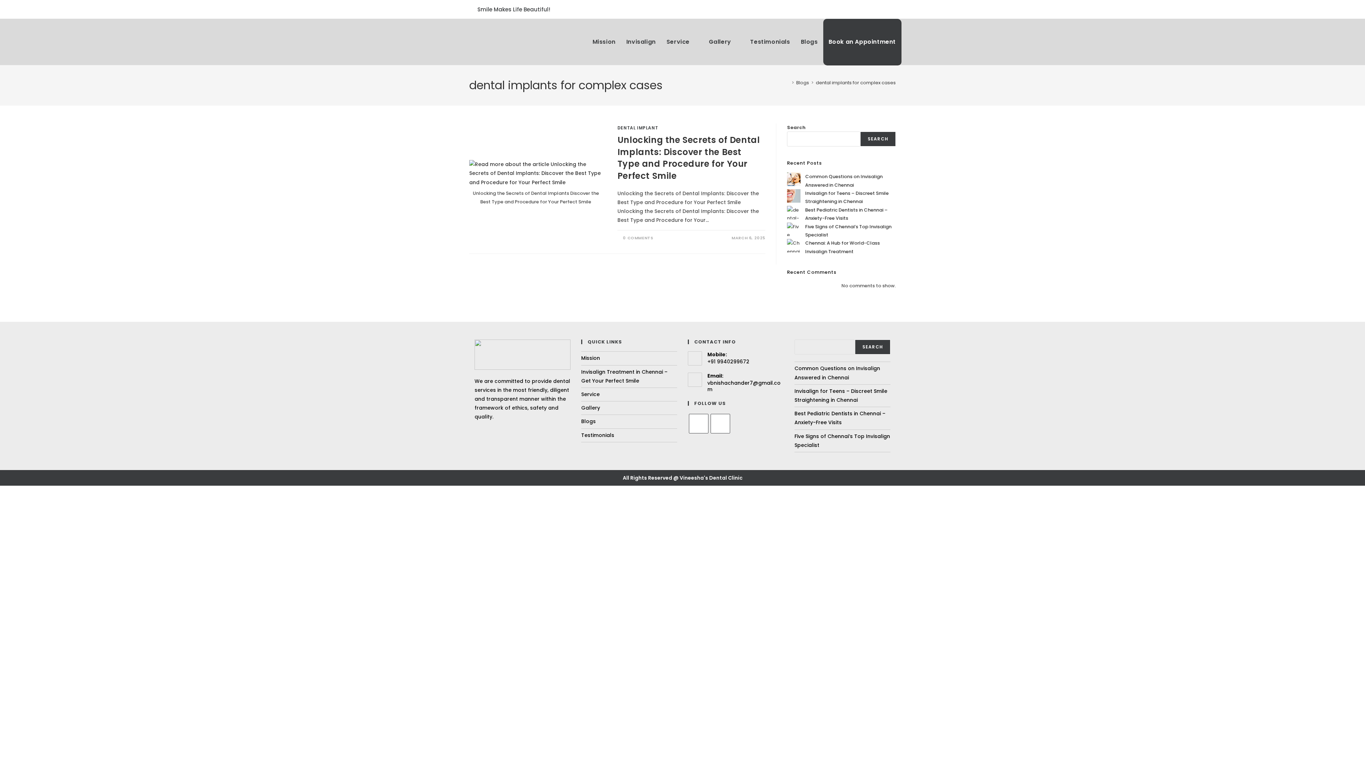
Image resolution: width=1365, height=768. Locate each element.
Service (590, 394)
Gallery (590, 407)
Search (796, 127)
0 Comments (638, 238)
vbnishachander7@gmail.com (744, 386)
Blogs (588, 421)
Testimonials (597, 435)
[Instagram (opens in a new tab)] (892, 9)
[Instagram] (720, 423)
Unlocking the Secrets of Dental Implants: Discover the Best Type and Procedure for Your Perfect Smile (688, 158)
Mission (590, 358)
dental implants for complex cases (856, 82)
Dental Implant (637, 128)
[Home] (787, 82)
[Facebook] (698, 423)
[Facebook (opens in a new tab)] (884, 9)
